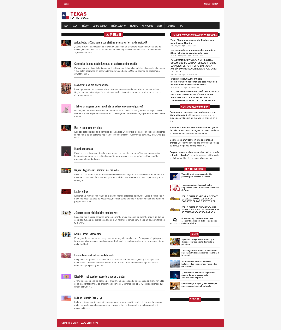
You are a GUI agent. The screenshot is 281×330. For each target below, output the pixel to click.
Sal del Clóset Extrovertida (87, 234)
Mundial (134, 25)
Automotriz (147, 25)
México (85, 25)
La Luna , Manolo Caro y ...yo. (88, 298)
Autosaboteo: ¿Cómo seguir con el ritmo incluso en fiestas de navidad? (110, 42)
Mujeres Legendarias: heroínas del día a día (96, 170)
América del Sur (118, 25)
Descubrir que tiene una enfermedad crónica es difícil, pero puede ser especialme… (194, 142)
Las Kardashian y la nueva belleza (91, 85)
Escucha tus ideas (83, 149)
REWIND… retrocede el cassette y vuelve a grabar (99, 276)
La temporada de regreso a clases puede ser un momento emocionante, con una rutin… (194, 130)
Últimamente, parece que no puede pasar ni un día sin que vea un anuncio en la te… (193, 116)
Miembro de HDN (211, 4)
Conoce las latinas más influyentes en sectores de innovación (105, 64)
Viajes (159, 25)
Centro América (100, 25)
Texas (66, 25)
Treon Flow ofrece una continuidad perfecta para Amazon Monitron (192, 41)
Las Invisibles (81, 191)
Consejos (171, 25)
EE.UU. (75, 25)
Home (66, 4)
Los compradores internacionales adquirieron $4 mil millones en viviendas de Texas (193, 51)
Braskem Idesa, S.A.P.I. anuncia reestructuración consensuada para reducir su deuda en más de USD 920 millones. (194, 81)
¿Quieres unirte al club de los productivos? (96, 213)
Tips (181, 25)
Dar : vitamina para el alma (88, 127)
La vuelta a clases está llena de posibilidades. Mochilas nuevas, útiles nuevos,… (194, 155)
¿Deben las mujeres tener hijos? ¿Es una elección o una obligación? (108, 106)
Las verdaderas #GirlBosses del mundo (94, 255)
